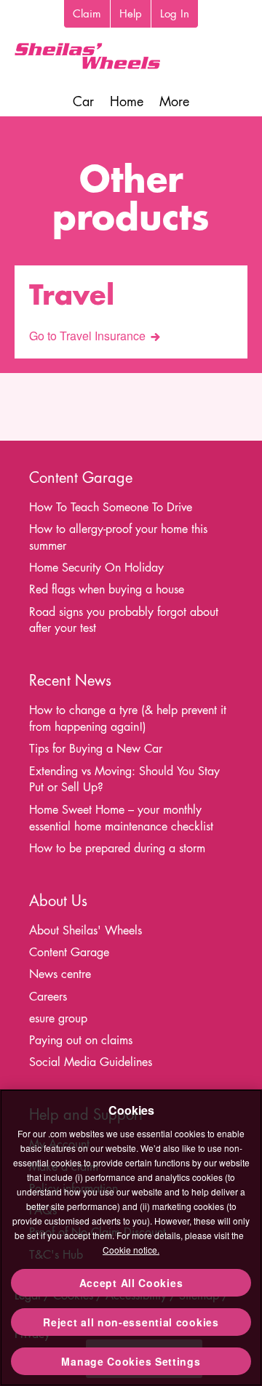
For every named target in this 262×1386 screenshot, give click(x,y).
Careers (48, 996)
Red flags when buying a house (106, 589)
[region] (131, 1237)
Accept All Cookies (131, 1282)
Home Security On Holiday (96, 567)
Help (130, 13)
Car (83, 101)
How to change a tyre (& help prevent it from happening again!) (127, 718)
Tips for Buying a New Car (95, 748)
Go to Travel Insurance (87, 336)
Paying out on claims (80, 1040)
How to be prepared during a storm (117, 848)
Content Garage (69, 952)
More (174, 101)
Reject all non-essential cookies (130, 1322)
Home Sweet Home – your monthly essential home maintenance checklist (121, 818)
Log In (174, 13)
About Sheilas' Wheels (85, 930)
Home (126, 101)
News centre (60, 974)
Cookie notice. (131, 1249)
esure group (58, 1018)
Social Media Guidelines (90, 1062)
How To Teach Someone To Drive (110, 507)
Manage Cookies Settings (130, 1361)
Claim (87, 13)
